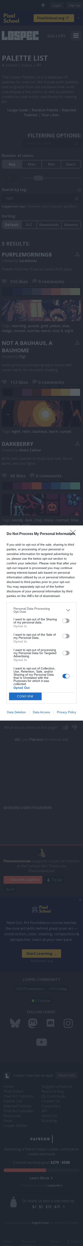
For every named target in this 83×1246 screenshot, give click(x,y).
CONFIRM (25, 696)
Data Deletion (16, 712)
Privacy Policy (66, 712)
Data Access (41, 712)
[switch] (65, 621)
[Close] (74, 534)
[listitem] (41, 610)
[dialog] (41, 623)
